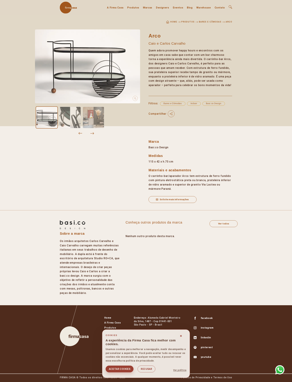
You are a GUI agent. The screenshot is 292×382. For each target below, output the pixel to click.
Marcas (147, 7)
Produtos (133, 7)
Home (108, 317)
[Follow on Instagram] (195, 328)
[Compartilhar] (171, 113)
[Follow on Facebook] (195, 318)
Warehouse (203, 7)
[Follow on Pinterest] (195, 347)
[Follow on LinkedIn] (195, 338)
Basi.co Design (213, 103)
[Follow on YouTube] (195, 357)
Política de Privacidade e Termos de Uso (206, 377)
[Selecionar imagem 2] (70, 117)
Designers (162, 7)
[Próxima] (92, 133)
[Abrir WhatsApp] (279, 369)
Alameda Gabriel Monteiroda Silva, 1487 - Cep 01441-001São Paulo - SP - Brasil (157, 321)
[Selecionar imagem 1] (46, 117)
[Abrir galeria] (87, 66)
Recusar (146, 369)
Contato (220, 7)
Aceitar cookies (119, 369)
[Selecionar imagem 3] (93, 117)
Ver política (179, 370)
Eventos (178, 7)
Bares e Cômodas (210, 22)
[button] (230, 7)
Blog (190, 7)
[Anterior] (80, 133)
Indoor (194, 103)
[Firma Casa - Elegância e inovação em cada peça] (77, 7)
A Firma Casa (115, 7)
